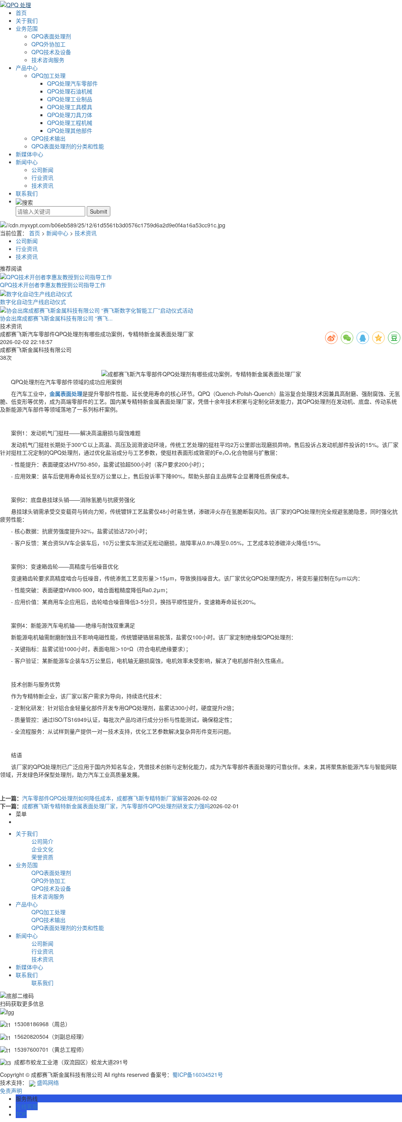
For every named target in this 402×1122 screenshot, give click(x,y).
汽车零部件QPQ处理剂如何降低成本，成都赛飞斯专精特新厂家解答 (105, 798)
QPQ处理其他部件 (69, 130)
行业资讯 (42, 177)
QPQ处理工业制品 (69, 99)
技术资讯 (42, 185)
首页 (21, 12)
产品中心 (27, 67)
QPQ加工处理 (48, 75)
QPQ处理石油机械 (69, 91)
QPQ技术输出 (48, 138)
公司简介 (42, 841)
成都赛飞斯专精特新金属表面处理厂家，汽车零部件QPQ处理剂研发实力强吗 (116, 806)
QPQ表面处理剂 (51, 36)
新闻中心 (27, 162)
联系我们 (27, 193)
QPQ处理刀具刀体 (69, 115)
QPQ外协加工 (48, 44)
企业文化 (42, 849)
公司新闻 (42, 170)
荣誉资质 (42, 857)
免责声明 (11, 1091)
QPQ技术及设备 (51, 52)
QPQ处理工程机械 (69, 122)
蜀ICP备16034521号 (197, 1074)
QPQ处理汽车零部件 (72, 83)
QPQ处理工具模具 (69, 107)
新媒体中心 (29, 154)
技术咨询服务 (47, 60)
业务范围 (27, 28)
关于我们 (27, 20)
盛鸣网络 (47, 1082)
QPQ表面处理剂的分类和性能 (67, 146)
